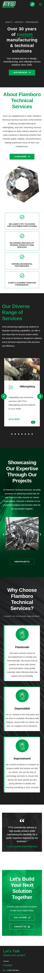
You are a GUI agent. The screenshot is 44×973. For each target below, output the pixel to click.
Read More (14, 419)
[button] (4, 396)
